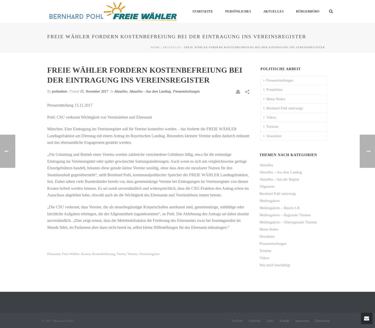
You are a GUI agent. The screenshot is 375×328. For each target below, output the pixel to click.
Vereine (132, 254)
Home (155, 47)
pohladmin (59, 91)
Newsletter (274, 136)
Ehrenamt (53, 254)
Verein (121, 254)
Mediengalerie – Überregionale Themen (288, 222)
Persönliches (238, 11)
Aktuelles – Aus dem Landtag (280, 172)
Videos (271, 117)
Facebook (254, 321)
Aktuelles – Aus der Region (279, 179)
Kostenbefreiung (103, 254)
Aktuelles (273, 11)
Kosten (86, 254)
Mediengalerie (269, 201)
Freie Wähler (71, 254)
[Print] (238, 91)
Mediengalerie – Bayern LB (279, 208)
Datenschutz (322, 321)
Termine (272, 127)
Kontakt (284, 321)
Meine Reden (275, 99)
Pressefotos (274, 90)
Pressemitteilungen (186, 91)
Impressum (302, 321)
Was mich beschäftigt (274, 265)
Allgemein (266, 186)
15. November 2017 (94, 91)
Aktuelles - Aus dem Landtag (150, 91)
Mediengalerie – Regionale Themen (285, 215)
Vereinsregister (149, 254)
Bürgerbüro (307, 11)
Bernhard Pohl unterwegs (284, 108)
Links (270, 321)
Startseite (202, 11)
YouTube (237, 321)
